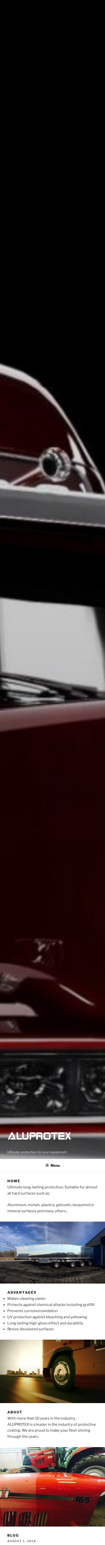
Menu (55, 1165)
